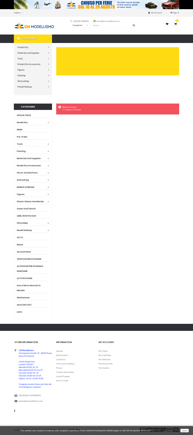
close (184, 431)
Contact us (60, 359)
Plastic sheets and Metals (30, 201)
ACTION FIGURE (24, 278)
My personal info (106, 364)
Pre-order (22, 136)
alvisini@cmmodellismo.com (108, 21)
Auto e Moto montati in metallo (29, 288)
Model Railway (24, 230)
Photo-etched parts (27, 172)
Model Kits (22, 122)
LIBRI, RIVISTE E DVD (26, 215)
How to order (62, 380)
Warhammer (23, 297)
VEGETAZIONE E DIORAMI (29, 259)
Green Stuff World (26, 208)
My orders (103, 351)
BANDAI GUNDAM (25, 187)
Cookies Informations (65, 372)
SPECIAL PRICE (24, 115)
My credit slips (105, 355)
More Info (155, 430)
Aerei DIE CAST (24, 304)
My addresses (104, 359)
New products (62, 355)
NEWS (19, 129)
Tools (20, 144)
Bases (20, 244)
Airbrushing (23, 180)
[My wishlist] (167, 23)
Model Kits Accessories (29, 165)
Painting (21, 151)
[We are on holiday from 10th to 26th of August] (96, 4)
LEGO (19, 312)
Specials (59, 351)
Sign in (176, 12)
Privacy (59, 368)
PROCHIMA (22, 223)
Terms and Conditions (65, 364)
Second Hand (24, 251)
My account (156, 12)
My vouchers (104, 368)
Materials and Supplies (29, 158)
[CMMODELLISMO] (34, 25)
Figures (20, 194)
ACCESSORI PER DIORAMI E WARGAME (30, 269)
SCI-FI (20, 237)
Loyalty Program (63, 376)
